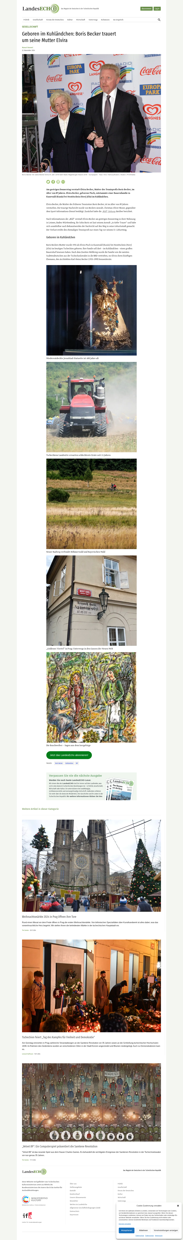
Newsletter (74, 1200)
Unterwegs (93, 19)
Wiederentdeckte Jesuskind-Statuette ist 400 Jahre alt (72, 358)
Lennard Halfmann (27, 1054)
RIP (77, 763)
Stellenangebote (76, 1187)
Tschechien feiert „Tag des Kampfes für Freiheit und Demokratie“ (58, 1037)
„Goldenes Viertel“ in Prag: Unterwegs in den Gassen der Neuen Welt (79, 648)
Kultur (70, 19)
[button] (178, 1205)
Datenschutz (140, 1236)
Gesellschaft (38, 19)
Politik (26, 19)
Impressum (158, 1236)
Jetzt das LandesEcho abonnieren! (69, 755)
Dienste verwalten (125, 1224)
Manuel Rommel (27, 47)
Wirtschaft (80, 19)
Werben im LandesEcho (78, 1204)
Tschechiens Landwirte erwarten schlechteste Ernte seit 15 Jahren (78, 455)
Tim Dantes (25, 930)
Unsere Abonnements (78, 1197)
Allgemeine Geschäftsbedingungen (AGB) (85, 1207)
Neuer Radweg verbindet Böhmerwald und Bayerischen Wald (75, 551)
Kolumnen (105, 19)
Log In (157, 8)
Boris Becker (59, 763)
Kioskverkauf (75, 1194)
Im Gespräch (118, 19)
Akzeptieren (126, 1230)
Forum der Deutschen (55, 19)
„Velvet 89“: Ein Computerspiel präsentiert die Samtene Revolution (59, 1146)
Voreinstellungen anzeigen (166, 1230)
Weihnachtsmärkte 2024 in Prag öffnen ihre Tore (49, 916)
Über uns (73, 1183)
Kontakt (73, 1190)
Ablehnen (143, 1230)
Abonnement (146, 8)
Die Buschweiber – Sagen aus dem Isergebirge (68, 745)
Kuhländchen (69, 763)
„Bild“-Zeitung (108, 211)
